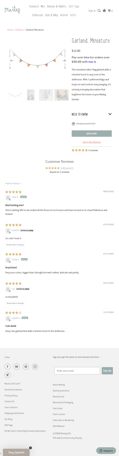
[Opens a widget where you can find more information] (106, 451)
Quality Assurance (61, 390)
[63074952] (38, 60)
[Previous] (12, 60)
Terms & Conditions (13, 389)
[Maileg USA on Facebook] (8, 367)
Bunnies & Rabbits (56, 6)
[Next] (64, 60)
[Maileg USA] (12, 9)
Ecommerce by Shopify (71, 437)
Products (19, 29)
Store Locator (59, 414)
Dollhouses (37, 15)
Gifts (73, 15)
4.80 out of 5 (67, 168)
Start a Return (10, 407)
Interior (64, 15)
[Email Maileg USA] (8, 375)
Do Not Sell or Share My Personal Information (25, 430)
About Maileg (59, 384)
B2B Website (59, 426)
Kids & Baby (51, 15)
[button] (80, 150)
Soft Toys (74, 6)
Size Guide (58, 408)
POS (54, 437)
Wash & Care (58, 396)
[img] (13, 192)
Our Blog (8, 419)
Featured (33, 6)
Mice (43, 6)
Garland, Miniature (91, 41)
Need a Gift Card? (12, 383)
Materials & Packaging (63, 402)
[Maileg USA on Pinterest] (26, 367)
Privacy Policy (10, 395)
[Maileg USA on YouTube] (17, 367)
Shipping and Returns (14, 413)
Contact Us (9, 401)
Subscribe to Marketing (63, 420)
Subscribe (107, 370)
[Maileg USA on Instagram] (35, 367)
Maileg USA (66, 433)
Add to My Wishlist (92, 142)
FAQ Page (8, 425)
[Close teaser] (30, 447)
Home (10, 29)
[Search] (99, 11)
